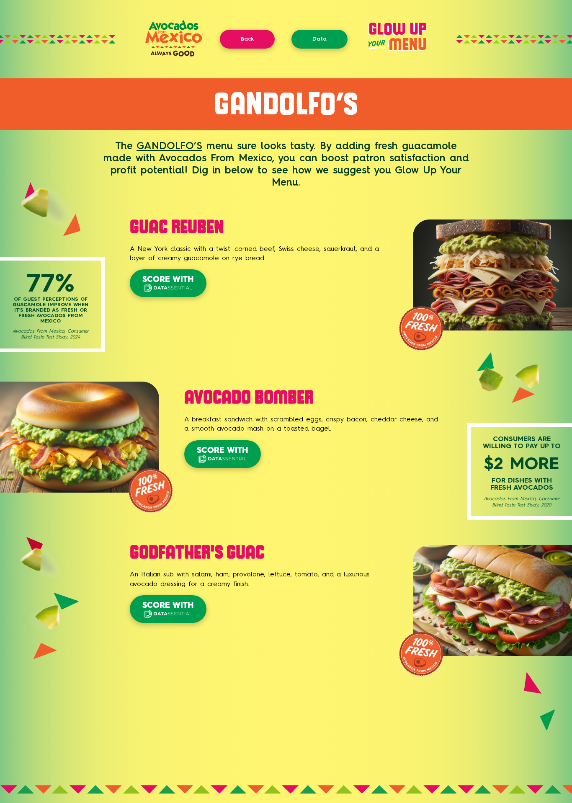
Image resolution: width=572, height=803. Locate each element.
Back (247, 39)
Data (319, 39)
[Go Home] (174, 54)
